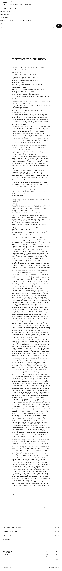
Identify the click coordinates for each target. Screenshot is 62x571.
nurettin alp (18, 62)
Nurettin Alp (8, 552)
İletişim (26, 4)
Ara (1, 23)
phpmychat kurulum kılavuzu (11, 507)
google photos (4, 17)
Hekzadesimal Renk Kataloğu (16, 4)
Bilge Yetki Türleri (4, 14)
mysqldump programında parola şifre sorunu (47, 507)
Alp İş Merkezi (13, 2)
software (14, 494)
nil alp (30, 4)
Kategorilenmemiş (24, 62)
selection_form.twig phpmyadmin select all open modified (16, 20)
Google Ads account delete (7, 11)
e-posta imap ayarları (33, 2)
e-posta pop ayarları (43, 2)
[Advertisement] (31, 40)
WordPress (57, 567)
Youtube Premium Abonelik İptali (9, 8)
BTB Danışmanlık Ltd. (22, 2)
